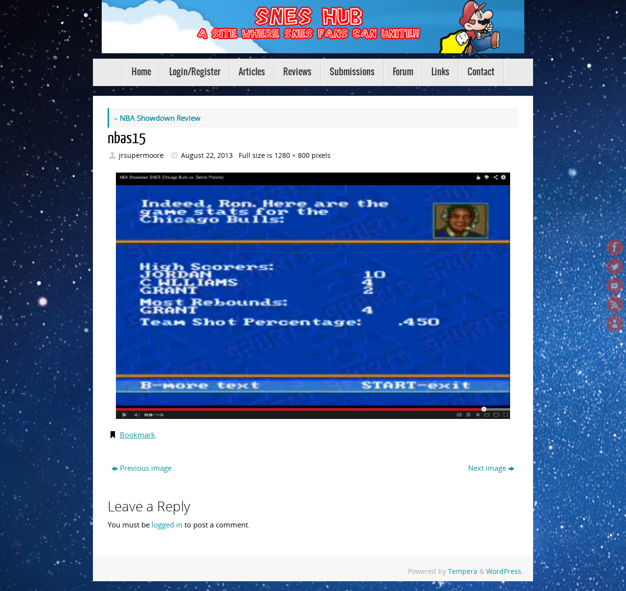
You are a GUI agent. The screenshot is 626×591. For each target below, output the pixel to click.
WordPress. (504, 571)
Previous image (146, 468)
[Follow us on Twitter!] (614, 266)
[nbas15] (313, 296)
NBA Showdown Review (157, 118)
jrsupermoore (141, 155)
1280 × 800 (292, 155)
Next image (487, 468)
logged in (167, 524)
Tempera (462, 571)
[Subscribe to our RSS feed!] (614, 304)
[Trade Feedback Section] (614, 323)
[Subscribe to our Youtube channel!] (614, 285)
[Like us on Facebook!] (614, 247)
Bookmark (137, 434)
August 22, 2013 (207, 155)
